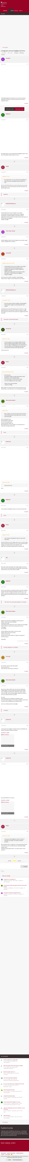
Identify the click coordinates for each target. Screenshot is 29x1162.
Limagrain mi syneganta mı (10, 879)
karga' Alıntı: (5, 410)
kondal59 (4, 53)
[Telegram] (12, 1146)
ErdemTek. (8, 441)
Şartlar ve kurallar (11, 1153)
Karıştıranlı (8, 328)
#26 (27, 296)
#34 (27, 586)
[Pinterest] (9, 1146)
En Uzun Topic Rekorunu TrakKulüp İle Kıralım (14, 1083)
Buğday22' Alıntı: (6, 176)
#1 (27, 64)
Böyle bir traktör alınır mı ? (9, 1071)
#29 (27, 406)
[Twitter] (15, 1146)
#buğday (16, 53)
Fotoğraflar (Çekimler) (8, 1068)
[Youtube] (17, 1146)
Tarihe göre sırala (10, 109)
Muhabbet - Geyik (8, 1086)
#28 (27, 367)
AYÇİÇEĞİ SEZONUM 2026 (9, 1096)
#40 (27, 831)
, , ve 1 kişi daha (15, 602)
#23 (27, 209)
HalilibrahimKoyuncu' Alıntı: (8, 263)
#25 (27, 258)
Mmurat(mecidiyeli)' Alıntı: (8, 371)
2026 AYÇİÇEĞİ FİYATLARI (9, 1090)
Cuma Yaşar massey (10, 231)
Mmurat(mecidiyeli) (10, 400)
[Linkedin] (7, 1146)
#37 (27, 685)
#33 (27, 563)
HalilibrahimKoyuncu (11, 203)
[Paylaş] (25, 64)
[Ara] (27, 10)
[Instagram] (4, 1146)
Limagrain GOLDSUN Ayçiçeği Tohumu (12, 892)
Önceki (9, 860)
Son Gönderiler (4, 1056)
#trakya (3, 54)
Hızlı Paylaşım (7, 882)
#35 (27, 617)
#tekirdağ (21, 53)
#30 (27, 447)
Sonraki (19, 860)
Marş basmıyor (7, 1115)
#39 (27, 764)
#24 (27, 236)
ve (11, 319)
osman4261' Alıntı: (6, 300)
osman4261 (8, 253)
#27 (27, 334)
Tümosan (6, 1074)
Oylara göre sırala (19, 109)
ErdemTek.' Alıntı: (6, 339)
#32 (27, 530)
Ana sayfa (7, 1154)
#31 (27, 505)
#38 (27, 725)
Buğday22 (8, 113)
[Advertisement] (14, 30)
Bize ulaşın (3, 1153)
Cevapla (26, 103)
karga (7, 166)
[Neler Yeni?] (24, 10)
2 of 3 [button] (14, 860)
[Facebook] (2, 1146)
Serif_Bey (8, 656)
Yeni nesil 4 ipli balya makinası (10, 1077)
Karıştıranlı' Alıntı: (6, 482)
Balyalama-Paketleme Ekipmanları (11, 1080)
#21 (27, 119)
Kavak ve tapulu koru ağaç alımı (11, 1059)
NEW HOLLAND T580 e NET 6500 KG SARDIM (13, 1065)
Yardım (2, 1154)
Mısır (5, 1112)
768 (6, 557)
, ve (11, 647)
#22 (27, 172)
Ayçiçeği (5, 889)
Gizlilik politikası (19, 1153)
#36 (27, 662)
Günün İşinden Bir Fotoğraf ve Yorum (12, 1102)
